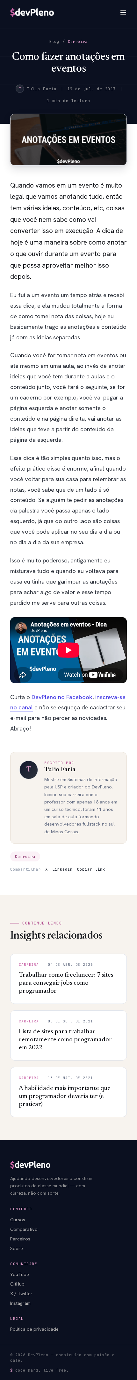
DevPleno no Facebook (62, 697)
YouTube (19, 1274)
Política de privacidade (34, 1329)
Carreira (78, 41)
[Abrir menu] (123, 12)
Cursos (17, 1219)
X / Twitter (21, 1293)
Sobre (16, 1248)
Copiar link (91, 869)
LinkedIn (62, 869)
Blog (54, 41)
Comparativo (24, 1229)
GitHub (17, 1284)
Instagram (20, 1303)
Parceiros (20, 1239)
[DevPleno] (32, 12)
